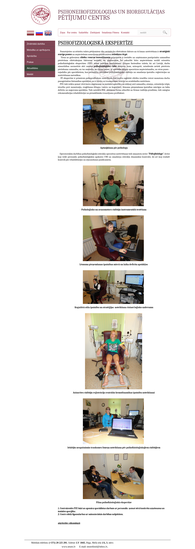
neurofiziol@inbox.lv (97, 546)
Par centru (72, 32)
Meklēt (30, 74)
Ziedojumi (95, 32)
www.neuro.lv (69, 546)
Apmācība (32, 55)
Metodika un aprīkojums (38, 49)
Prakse (30, 61)
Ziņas (62, 32)
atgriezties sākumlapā (69, 523)
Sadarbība (83, 32)
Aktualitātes (32, 68)
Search (165, 32)
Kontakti (125, 32)
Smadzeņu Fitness (110, 32)
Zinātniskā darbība (36, 43)
